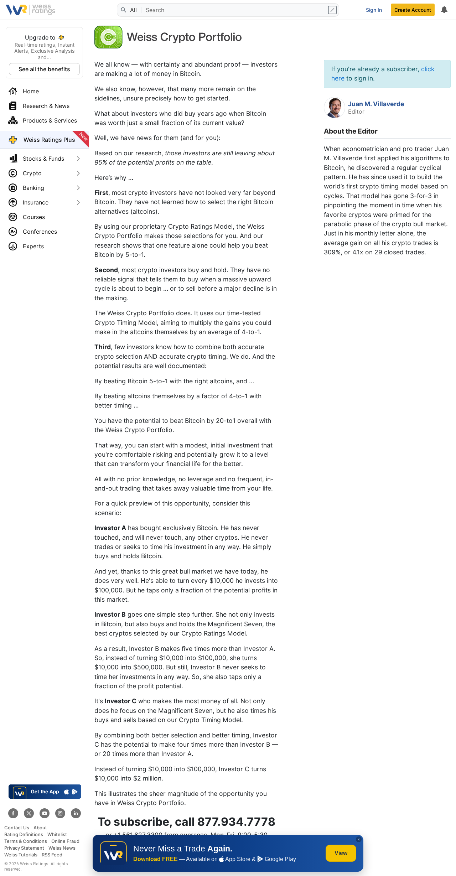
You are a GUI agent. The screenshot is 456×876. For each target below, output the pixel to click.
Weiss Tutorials (20, 854)
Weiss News (62, 848)
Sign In (374, 10)
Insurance (35, 202)
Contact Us (16, 827)
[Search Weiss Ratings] (123, 10)
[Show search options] (333, 10)
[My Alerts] (443, 10)
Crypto (32, 173)
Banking (33, 188)
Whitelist (57, 834)
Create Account (412, 10)
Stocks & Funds (43, 158)
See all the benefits (44, 69)
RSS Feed (52, 854)
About (40, 827)
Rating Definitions (23, 834)
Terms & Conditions (25, 841)
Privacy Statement (24, 848)
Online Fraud (65, 841)
